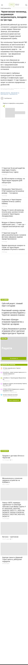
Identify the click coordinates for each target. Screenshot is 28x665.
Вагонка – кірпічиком (10, 537)
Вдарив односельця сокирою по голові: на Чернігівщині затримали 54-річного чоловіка (13, 247)
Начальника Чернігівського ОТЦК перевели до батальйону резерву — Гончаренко (13, 191)
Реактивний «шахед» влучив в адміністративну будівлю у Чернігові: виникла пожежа (13, 312)
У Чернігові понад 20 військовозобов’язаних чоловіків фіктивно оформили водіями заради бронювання (14, 236)
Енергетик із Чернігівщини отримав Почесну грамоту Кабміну (11, 202)
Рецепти (7, 348)
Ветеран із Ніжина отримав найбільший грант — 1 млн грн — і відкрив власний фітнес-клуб (14, 224)
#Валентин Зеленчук (5, 93)
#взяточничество (5, 94)
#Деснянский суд (15, 93)
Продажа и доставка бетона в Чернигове (13, 457)
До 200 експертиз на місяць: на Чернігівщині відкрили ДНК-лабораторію (13, 181)
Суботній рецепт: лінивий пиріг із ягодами (12, 304)
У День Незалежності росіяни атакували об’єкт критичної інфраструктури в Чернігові (14, 331)
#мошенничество (13, 94)
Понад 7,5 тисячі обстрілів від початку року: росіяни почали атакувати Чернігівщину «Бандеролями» (13, 213)
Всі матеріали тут (14, 358)
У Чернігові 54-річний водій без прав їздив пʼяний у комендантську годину (13, 170)
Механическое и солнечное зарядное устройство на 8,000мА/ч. (12, 480)
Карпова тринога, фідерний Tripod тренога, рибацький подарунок (12, 559)
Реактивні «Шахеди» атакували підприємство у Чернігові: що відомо (13, 321)
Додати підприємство (14, 400)
